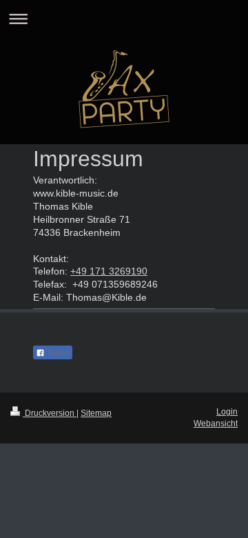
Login (227, 412)
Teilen (57, 353)
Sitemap (96, 413)
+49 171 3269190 (108, 271)
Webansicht (216, 423)
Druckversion (49, 413)
